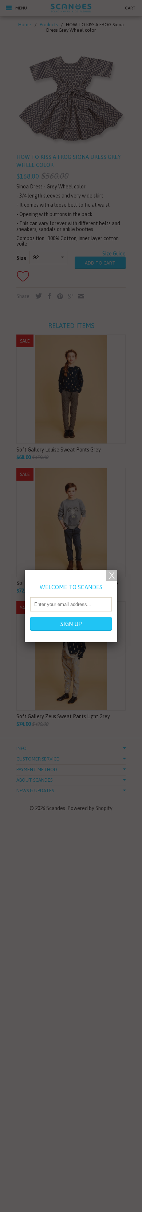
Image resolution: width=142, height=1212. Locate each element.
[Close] (111, 575)
